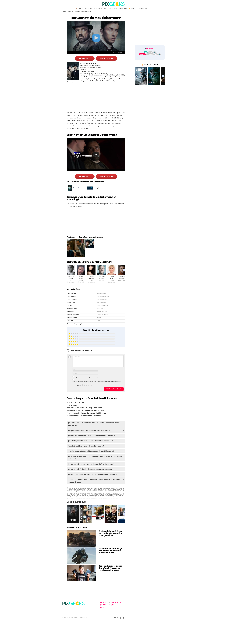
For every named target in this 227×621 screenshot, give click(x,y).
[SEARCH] (150, 8)
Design (114, 9)
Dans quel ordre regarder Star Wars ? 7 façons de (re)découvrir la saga (110, 568)
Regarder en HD (84, 58)
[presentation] (124, 270)
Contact (102, 606)
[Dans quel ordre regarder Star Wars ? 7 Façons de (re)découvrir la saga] (81, 573)
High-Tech (88, 9)
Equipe (102, 607)
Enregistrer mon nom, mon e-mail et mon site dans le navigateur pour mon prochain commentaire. (97, 382)
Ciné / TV (107, 9)
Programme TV (150, 48)
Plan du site (114, 606)
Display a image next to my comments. (90, 377)
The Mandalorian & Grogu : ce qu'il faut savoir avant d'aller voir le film (111, 550)
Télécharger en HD (106, 58)
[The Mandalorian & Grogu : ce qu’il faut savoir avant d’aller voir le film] (81, 555)
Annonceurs (103, 604)
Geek (81, 9)
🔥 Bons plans (142, 9)
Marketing (123, 9)
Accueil (64, 11)
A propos (103, 602)
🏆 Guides (132, 9)
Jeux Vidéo (98, 9)
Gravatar (84, 377)
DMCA (112, 604)
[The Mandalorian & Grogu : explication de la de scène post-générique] (81, 538)
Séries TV (70, 11)
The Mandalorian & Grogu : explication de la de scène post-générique (111, 533)
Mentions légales (116, 602)
